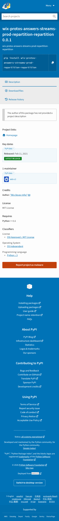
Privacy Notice (28, 416)
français (29, 496)
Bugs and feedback (29, 370)
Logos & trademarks (29, 348)
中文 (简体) (47, 499)
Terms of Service (28, 404)
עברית (33, 501)
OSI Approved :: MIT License (20, 237)
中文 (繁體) (13, 501)
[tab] (29, 82)
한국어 (52, 501)
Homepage (11, 135)
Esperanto (42, 501)
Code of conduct (28, 412)
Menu (48, 5)
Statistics (29, 345)
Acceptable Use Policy (28, 420)
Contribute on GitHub (28, 374)
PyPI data (8, 148)
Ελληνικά (27, 499)
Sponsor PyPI (29, 382)
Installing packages (28, 303)
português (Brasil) (50, 496)
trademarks (24, 456)
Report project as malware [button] (29, 265)
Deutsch (37, 499)
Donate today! (29, 448)
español (20, 496)
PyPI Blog (28, 337)
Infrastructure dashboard (28, 341)
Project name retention (28, 315)
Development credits (28, 386)
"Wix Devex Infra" (18, 195)
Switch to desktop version (29, 482)
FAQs (29, 319)
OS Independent (15, 246)
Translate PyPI (28, 378)
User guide (28, 311)
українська (16, 499)
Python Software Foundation (36, 458)
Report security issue (29, 408)
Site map (29, 467)
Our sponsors (29, 353)
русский (24, 501)
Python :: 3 (12, 255)
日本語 (37, 496)
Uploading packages (28, 307)
